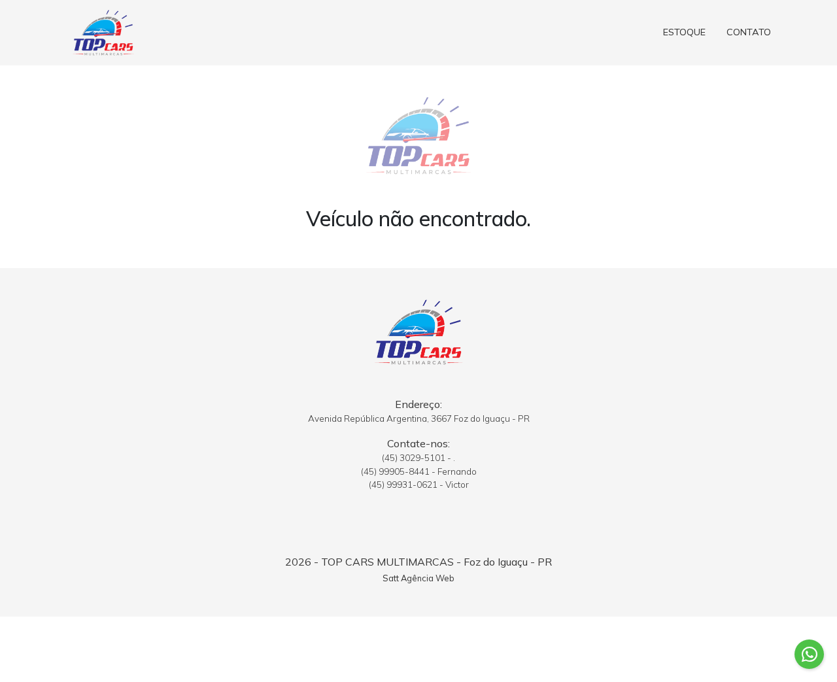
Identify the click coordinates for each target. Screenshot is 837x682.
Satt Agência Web (418, 578)
